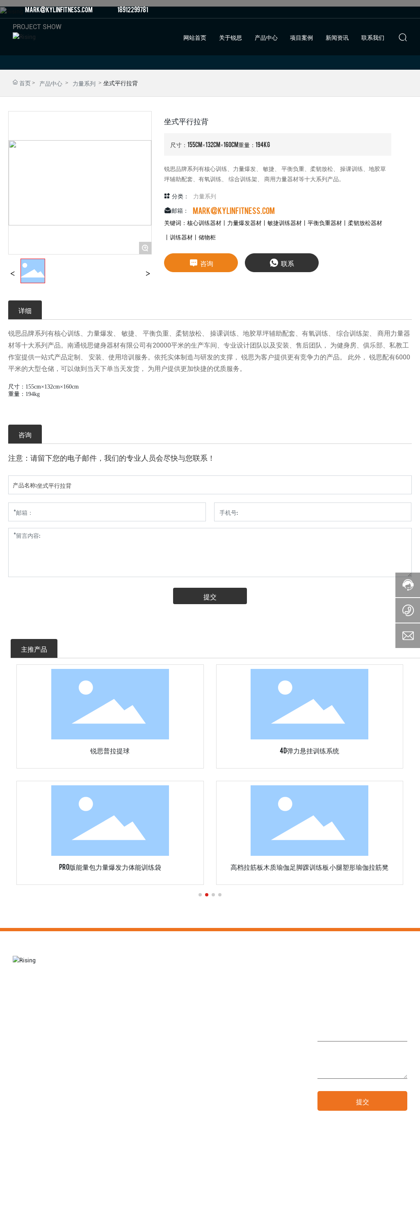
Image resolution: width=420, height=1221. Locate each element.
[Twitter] (379, 9)
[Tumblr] (391, 9)
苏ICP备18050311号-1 (275, 1207)
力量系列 (84, 82)
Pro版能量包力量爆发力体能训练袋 (110, 866)
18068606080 (268, 1092)
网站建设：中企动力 (330, 1207)
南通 (358, 1207)
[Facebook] (354, 9)
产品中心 (50, 82)
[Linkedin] (366, 9)
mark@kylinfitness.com (59, 9)
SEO (370, 1207)
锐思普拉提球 (110, 750)
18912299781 (132, 9)
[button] (200, 894)
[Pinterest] (403, 9)
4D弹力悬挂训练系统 (309, 750)
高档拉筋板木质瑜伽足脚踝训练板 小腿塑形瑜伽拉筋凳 (309, 866)
